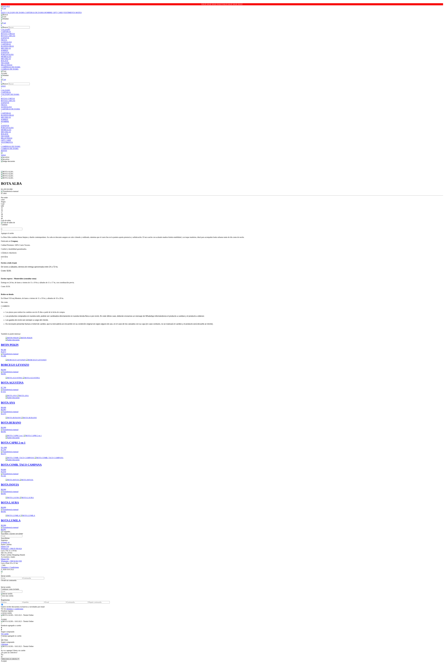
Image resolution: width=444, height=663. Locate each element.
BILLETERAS (6, 65)
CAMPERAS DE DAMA (10, 67)
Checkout (4, 644)
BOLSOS (4, 61)
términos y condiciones (14, 609)
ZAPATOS (5, 38)
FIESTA (4, 40)
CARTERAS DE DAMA (34, 13)
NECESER (5, 63)
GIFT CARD (58, 13)
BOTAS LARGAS (8, 36)
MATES (79, 13)
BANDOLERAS (7, 46)
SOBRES (4, 50)
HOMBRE (48, 13)
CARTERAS (6, 32)
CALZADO (5, 30)
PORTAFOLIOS (7, 55)
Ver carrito (5, 634)
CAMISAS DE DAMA (9, 69)
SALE (3, 13)
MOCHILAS (6, 48)
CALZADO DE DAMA (15, 13)
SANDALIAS (6, 42)
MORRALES (6, 57)
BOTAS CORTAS (8, 34)
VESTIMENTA (69, 13)
